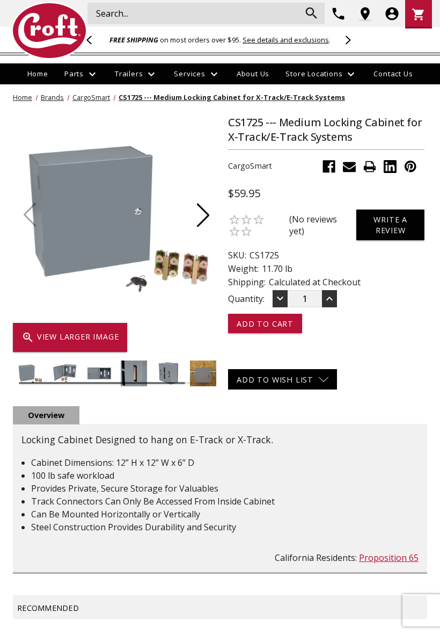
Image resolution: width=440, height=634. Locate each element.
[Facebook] (328, 166)
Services (197, 74)
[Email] (349, 166)
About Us (253, 73)
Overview (46, 415)
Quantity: (246, 299)
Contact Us (393, 73)
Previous (94, 40)
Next (346, 40)
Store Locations (321, 74)
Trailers (136, 74)
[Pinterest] (410, 166)
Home (37, 73)
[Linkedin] (390, 166)
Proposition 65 (389, 558)
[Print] (369, 166)
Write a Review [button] (390, 224)
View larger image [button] (70, 337)
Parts (81, 74)
